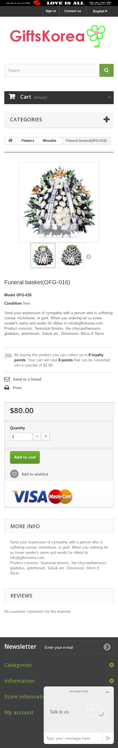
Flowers (27, 141)
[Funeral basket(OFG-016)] (43, 255)
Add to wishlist (34, 474)
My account (19, 712)
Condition (13, 303)
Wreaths (49, 141)
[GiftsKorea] (59, 35)
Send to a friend (27, 379)
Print (17, 388)
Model (9, 295)
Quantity (17, 428)
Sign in (51, 11)
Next (88, 256)
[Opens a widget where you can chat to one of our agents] (79, 715)
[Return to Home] (10, 140)
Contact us (72, 11)
